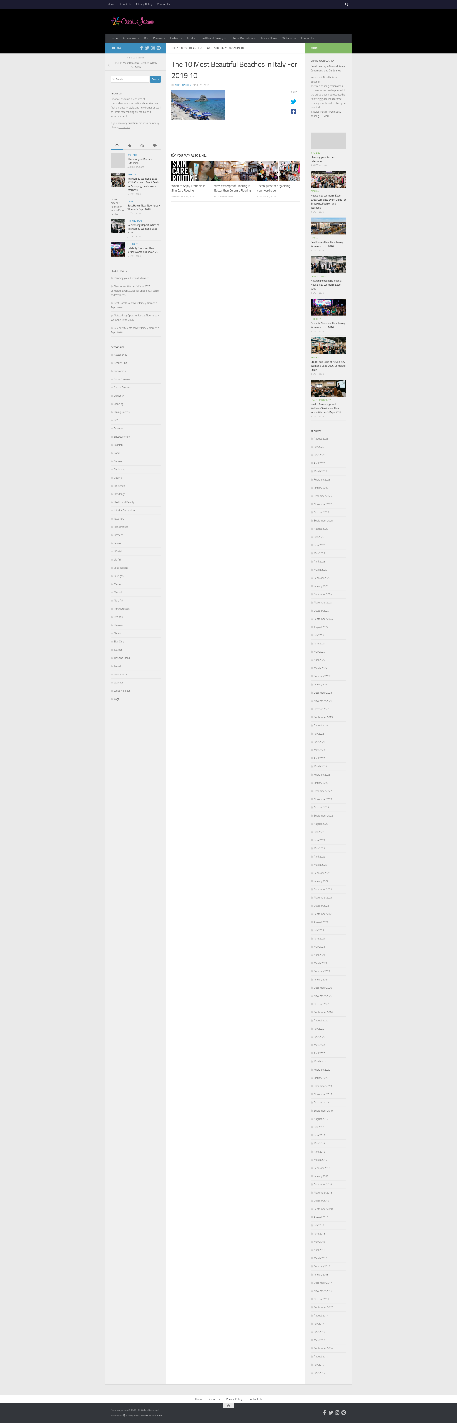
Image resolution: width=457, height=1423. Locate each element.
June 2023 (319, 741)
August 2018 (321, 1217)
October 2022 (321, 807)
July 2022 (319, 832)
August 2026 (321, 438)
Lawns (117, 543)
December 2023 (323, 692)
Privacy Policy (144, 4)
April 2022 (319, 856)
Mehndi (118, 592)
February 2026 (322, 479)
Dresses (157, 38)
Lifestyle (118, 551)
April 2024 (319, 660)
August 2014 (321, 1356)
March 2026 (320, 471)
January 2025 (321, 586)
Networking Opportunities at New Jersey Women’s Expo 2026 (143, 228)
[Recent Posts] (117, 146)
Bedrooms (120, 371)
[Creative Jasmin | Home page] (132, 21)
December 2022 (323, 791)
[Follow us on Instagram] (153, 48)
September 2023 (323, 717)
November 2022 (323, 799)
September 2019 (323, 1110)
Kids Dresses (121, 526)
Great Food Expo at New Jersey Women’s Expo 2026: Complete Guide (328, 365)
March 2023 (320, 766)
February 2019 (322, 1168)
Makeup (118, 584)
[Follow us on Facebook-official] (141, 48)
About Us (125, 4)
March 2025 (320, 569)
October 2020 (321, 1004)
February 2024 (322, 676)
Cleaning (118, 404)
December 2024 (323, 594)
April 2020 (319, 1053)
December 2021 (323, 889)
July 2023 (319, 733)
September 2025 (323, 520)
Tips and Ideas (269, 38)
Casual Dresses (122, 387)
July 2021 (319, 930)
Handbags (119, 494)
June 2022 (319, 840)
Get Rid (118, 477)
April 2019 (319, 1151)
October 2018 (321, 1200)
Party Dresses (122, 608)
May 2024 (319, 651)
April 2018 (319, 1250)
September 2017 (323, 1307)
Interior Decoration (242, 38)
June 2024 (319, 643)
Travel (131, 201)
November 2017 (323, 1291)
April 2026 (319, 463)
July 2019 (319, 1127)
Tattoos (118, 649)
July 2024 (319, 635)
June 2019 (319, 1135)
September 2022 (323, 815)
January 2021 (321, 979)
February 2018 (322, 1266)
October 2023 (321, 709)
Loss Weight (121, 567)
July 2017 (319, 1323)
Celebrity (132, 244)
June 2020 (319, 1037)
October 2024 (321, 610)
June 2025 (319, 545)
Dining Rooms (122, 412)
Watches (119, 682)
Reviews (118, 625)
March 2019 (320, 1159)
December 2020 (323, 987)
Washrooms (120, 674)
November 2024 (323, 602)
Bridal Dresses (122, 379)
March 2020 (320, 1061)
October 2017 (321, 1299)
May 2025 (319, 553)
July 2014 (319, 1364)
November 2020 (323, 996)
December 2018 (323, 1184)
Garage (118, 461)
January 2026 (321, 487)
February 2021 (322, 971)
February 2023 (322, 774)
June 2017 (319, 1332)
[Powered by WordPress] (124, 1415)
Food (190, 38)
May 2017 (319, 1340)
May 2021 (319, 946)
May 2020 (319, 1045)
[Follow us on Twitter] (147, 48)
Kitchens (132, 155)
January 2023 (321, 782)
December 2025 (323, 496)
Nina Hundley (183, 85)
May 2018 (319, 1241)
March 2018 (320, 1258)
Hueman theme (154, 1415)
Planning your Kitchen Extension (131, 278)
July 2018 (319, 1225)
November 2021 (323, 897)
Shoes (117, 633)
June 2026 (319, 455)
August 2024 (321, 627)
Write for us (289, 38)
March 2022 (320, 864)
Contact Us (163, 4)
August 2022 (321, 823)
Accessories (129, 38)
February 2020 (322, 1069)
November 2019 (323, 1094)
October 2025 (321, 512)
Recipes (118, 617)
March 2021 (320, 963)
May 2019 (319, 1143)
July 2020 (319, 1028)
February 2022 (322, 873)
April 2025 (319, 561)
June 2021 (319, 938)
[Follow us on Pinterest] (158, 48)
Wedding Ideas (122, 690)
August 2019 (321, 1118)
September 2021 (323, 914)
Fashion (174, 38)
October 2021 (321, 905)
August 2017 (321, 1315)
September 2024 (323, 619)
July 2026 (319, 446)
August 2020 (321, 1020)
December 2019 (323, 1086)
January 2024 (321, 684)
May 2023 (319, 750)
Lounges (119, 576)
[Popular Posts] (129, 146)
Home (111, 4)
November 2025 (323, 504)
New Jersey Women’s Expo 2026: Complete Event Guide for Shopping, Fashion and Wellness (135, 291)
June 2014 (319, 1373)
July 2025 (319, 537)
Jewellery (119, 518)
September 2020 (323, 1012)
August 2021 (321, 922)
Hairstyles (119, 485)
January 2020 (321, 1077)
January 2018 (321, 1274)
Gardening (119, 469)
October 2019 (321, 1102)
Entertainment (122, 436)
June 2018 (319, 1233)
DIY (146, 38)
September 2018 (323, 1209)
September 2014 (323, 1348)
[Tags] (154, 146)
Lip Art (117, 559)
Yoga (116, 699)
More (326, 116)
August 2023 (321, 725)
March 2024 (320, 668)
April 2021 (319, 955)
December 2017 (323, 1282)
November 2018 (323, 1192)
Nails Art (118, 600)
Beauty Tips (120, 363)
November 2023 (323, 701)
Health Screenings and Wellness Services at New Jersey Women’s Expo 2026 (326, 408)
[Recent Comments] (142, 146)
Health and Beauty (211, 38)
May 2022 (319, 848)
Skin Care (119, 641)
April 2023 (319, 758)
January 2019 (321, 1176)
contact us (124, 127)
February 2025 (322, 578)
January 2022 (321, 881)
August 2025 (321, 528)
